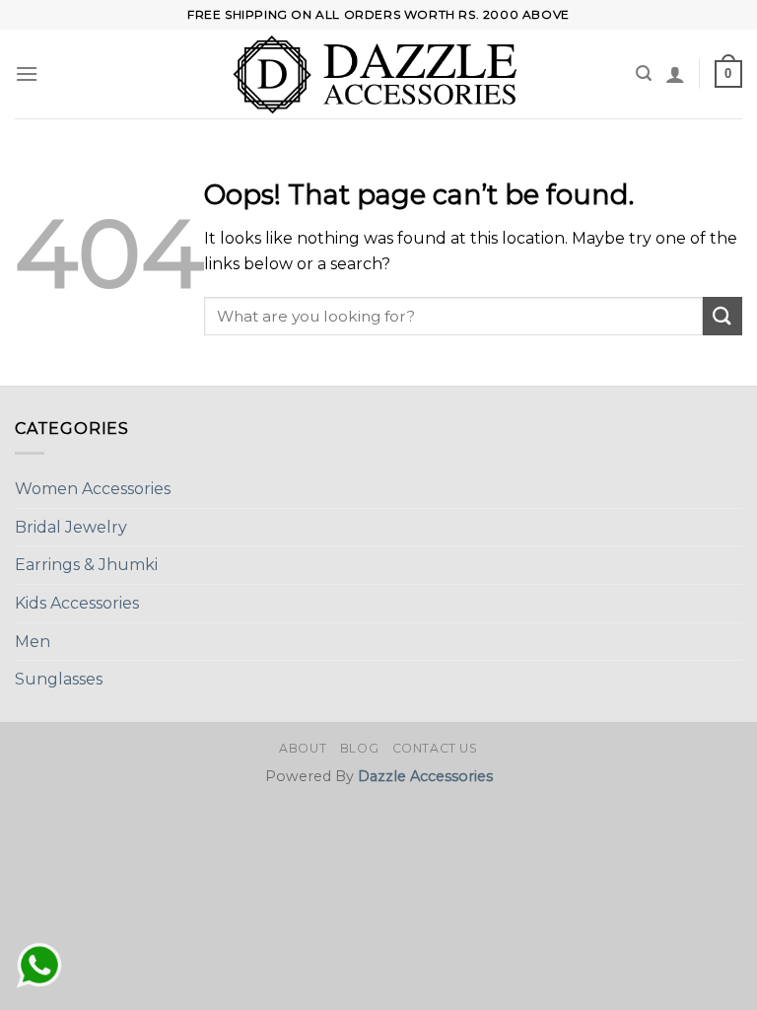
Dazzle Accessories (425, 776)
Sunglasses (59, 679)
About (302, 748)
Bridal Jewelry (71, 527)
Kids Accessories (77, 603)
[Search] (644, 73)
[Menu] (26, 73)
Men (32, 641)
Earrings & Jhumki (86, 564)
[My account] (675, 74)
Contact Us (435, 748)
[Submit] (722, 316)
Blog (359, 748)
